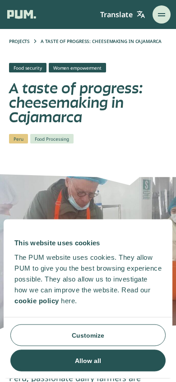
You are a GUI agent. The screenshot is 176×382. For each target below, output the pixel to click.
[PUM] (21, 14)
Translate (116, 14)
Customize (88, 335)
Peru (18, 139)
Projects (19, 41)
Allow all (88, 360)
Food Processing (52, 139)
